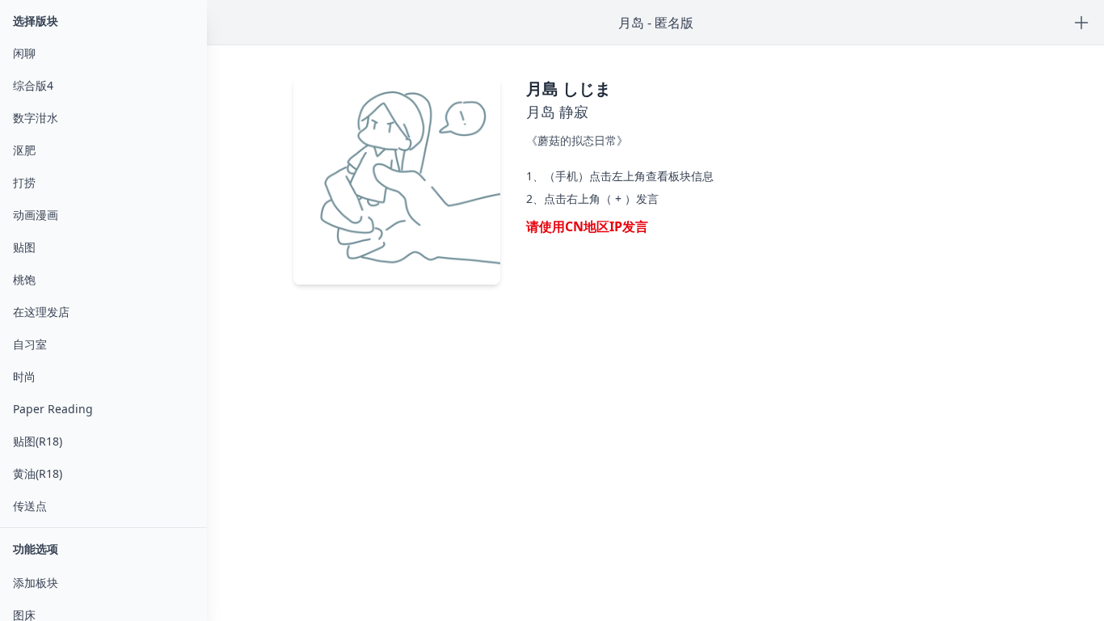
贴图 (24, 247)
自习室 (30, 344)
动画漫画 (35, 214)
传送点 (30, 505)
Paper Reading (53, 408)
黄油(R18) (37, 473)
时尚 (24, 376)
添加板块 (35, 582)
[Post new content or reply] (1081, 22)
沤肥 (24, 150)
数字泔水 (35, 117)
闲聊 (24, 53)
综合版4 (33, 85)
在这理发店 (41, 311)
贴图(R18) (37, 441)
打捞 (24, 182)
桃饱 (24, 279)
